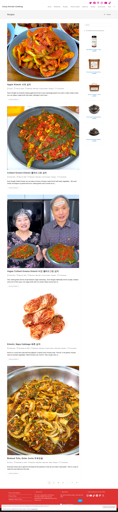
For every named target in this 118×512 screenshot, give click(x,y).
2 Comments (64, 462)
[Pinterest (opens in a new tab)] (98, 3)
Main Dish (57, 348)
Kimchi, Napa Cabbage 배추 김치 (24, 344)
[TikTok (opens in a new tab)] (109, 3)
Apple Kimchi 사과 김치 (19, 84)
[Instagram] (87, 495)
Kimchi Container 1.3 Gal (94, 94)
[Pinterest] (100, 495)
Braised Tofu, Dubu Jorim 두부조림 (25, 458)
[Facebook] (97, 495)
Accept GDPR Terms (68, 504)
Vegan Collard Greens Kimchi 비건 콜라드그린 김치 (33, 271)
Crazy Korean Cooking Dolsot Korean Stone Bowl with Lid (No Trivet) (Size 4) (94, 117)
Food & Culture (44, 88)
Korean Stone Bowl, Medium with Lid (94, 139)
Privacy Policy (12, 496)
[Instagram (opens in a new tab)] (102, 3)
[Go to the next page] (76, 482)
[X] (103, 495)
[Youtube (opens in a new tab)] (106, 3)
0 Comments (60, 88)
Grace (11, 88)
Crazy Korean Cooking (12, 7)
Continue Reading (14, 99)
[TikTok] (93, 495)
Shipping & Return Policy (15, 499)
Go (80, 500)
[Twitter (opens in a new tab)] (91, 3)
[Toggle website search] (114, 6)
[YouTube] (90, 495)
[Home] (104, 14)
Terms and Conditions (14, 493)
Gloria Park (12, 177)
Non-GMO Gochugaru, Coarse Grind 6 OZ (94, 49)
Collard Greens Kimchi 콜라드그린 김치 (27, 173)
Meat (50, 462)
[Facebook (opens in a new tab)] (94, 3)
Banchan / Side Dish (32, 88)
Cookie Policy (34, 509)
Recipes (109, 14)
